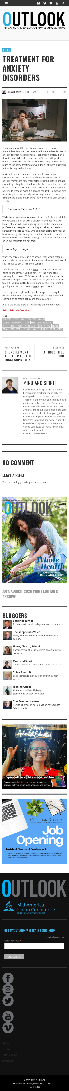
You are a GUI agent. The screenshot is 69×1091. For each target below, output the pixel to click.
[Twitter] (45, 3)
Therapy (44, 329)
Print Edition (9, 1055)
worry (59, 329)
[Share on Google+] (59, 91)
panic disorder (31, 326)
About (6, 1043)
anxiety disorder (28, 319)
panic (20, 326)
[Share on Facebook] (48, 91)
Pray (49, 326)
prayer (55, 326)
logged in (21, 482)
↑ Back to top (34, 1087)
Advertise (8, 1060)
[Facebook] (32, 3)
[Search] (6, 3)
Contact (7, 1049)
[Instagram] (38, 3)
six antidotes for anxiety (25, 217)
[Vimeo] (51, 3)
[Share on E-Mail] (64, 91)
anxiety (16, 319)
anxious (41, 319)
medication (48, 322)
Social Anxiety (33, 329)
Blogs (6, 49)
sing (23, 329)
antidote (7, 319)
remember (15, 329)
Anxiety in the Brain (20, 168)
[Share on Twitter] (53, 91)
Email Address (13, 940)
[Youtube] (57, 3)
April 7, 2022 (30, 92)
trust (52, 329)
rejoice (6, 329)
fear (33, 322)
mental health (9, 326)
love (39, 322)
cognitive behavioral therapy (16, 322)
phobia (42, 326)
